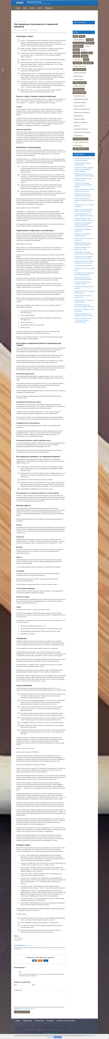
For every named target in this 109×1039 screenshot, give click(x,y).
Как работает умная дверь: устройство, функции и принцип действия (83, 184)
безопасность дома (80, 66)
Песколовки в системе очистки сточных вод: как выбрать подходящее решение (83, 320)
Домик (25, 8)
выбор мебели (78, 76)
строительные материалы (82, 132)
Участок (39, 8)
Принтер (84, 56)
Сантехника (77, 59)
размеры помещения (80, 122)
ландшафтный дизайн (81, 99)
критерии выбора (79, 96)
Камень (87, 46)
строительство (78, 135)
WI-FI (75, 36)
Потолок (76, 56)
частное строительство (81, 142)
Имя (15, 985)
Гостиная (90, 40)
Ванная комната (79, 40)
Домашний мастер (34, 2)
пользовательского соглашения (50, 1033)
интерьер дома (78, 89)
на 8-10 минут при (60, 797)
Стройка (32, 8)
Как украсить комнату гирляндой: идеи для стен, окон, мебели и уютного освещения (84, 169)
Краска (83, 49)
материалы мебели (80, 102)
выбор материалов (80, 73)
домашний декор (79, 86)
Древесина (89, 43)
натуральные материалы (82, 112)
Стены (86, 59)
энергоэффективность (81, 149)
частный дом (78, 145)
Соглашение (50, 1020)
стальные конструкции (81, 129)
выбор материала (79, 69)
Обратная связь (27, 1020)
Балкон (82, 36)
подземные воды (79, 119)
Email (34, 985)
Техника (36, 30)
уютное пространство (80, 139)
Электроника (88, 63)
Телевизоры (77, 63)
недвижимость (78, 116)
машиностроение (79, 106)
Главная (18, 8)
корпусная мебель (79, 92)
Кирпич (76, 49)
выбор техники (78, 79)
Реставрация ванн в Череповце (83, 265)
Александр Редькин (19, 945)
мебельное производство (82, 109)
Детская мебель (79, 43)
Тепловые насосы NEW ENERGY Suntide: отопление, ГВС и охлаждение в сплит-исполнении (84, 224)
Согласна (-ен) (57, 1037)
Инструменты (78, 46)
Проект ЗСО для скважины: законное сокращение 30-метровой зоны (84, 200)
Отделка (76, 53)
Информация (48, 8)
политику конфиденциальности (27, 1008)
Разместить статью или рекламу (66, 1020)
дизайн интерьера (80, 82)
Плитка (84, 53)
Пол (90, 53)
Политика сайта (39, 1020)
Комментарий (18, 990)
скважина (77, 126)
